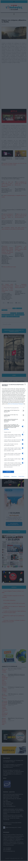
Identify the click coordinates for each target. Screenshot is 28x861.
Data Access (14, 476)
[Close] (25, 384)
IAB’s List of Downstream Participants (15, 403)
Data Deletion (6, 476)
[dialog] (14, 430)
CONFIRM (8, 471)
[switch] (23, 410)
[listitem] (14, 407)
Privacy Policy (21, 476)
